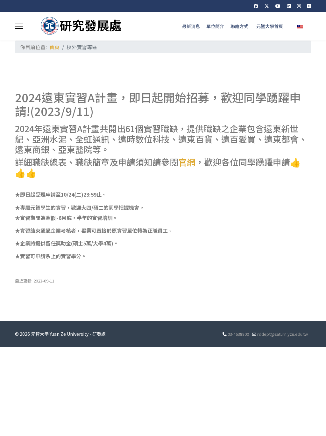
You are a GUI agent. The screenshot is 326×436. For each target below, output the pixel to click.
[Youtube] (277, 6)
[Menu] (19, 26)
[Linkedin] (289, 6)
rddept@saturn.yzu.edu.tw (282, 334)
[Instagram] (299, 6)
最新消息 (191, 26)
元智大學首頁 (269, 26)
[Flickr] (309, 6)
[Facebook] (256, 6)
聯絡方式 (239, 26)
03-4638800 (238, 334)
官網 (186, 162)
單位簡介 (215, 26)
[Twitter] (267, 6)
